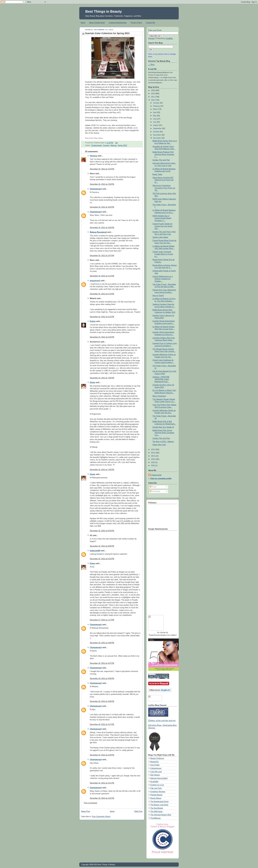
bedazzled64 (95, 551)
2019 (153, 466)
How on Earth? (158, 296)
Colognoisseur (155, 768)
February (156, 106)
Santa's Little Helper (160, 237)
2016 (153, 459)
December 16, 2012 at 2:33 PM (102, 169)
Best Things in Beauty (103, 11)
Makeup (113, 145)
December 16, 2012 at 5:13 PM (102, 294)
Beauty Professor (157, 758)
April (155, 112)
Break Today (157, 174)
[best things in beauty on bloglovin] (159, 691)
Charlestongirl (96, 145)
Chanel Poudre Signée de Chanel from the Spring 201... (162, 226)
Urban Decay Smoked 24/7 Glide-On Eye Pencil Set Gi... (163, 180)
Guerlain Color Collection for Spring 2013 (107, 33)
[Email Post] (116, 143)
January (156, 103)
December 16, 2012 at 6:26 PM (102, 337)
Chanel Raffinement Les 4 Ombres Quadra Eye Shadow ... (163, 279)
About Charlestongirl (97, 23)
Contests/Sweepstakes (118, 23)
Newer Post (85, 811)
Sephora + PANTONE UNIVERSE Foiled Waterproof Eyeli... (161, 379)
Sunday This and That (161, 160)
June (155, 119)
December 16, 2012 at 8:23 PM (102, 559)
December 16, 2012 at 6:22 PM (102, 317)
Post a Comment (90, 803)
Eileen (92, 382)
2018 (153, 462)
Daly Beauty (155, 775)
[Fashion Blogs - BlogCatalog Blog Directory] (162, 728)
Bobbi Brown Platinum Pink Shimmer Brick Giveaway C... (163, 154)
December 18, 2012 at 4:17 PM (102, 724)
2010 (153, 94)
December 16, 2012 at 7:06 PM (102, 378)
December (157, 138)
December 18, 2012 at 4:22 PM (102, 798)
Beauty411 (154, 762)
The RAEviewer (156, 812)
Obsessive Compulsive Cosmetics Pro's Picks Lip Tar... (164, 188)
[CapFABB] (162, 854)
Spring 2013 (122, 145)
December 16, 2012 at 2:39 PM (102, 184)
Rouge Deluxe (155, 798)
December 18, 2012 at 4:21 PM (102, 783)
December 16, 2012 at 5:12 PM (102, 276)
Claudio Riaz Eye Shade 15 (163, 427)
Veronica (93, 156)
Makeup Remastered (98, 232)
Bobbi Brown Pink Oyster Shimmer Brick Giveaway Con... (163, 432)
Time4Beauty (155, 818)
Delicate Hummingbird (158, 778)
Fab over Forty (156, 788)
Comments (155, 491)
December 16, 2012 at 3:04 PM (102, 207)
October (156, 132)
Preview (151, 38)
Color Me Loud (156, 772)
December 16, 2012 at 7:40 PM (102, 470)
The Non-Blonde (156, 808)
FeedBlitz (169, 38)
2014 (153, 453)
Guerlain (106, 145)
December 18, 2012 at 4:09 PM (102, 701)
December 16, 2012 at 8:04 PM (102, 531)
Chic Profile (154, 765)
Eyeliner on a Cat (157, 785)
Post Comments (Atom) (101, 816)
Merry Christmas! (159, 396)
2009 (153, 90)
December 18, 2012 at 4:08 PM (102, 678)
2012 (153, 100)
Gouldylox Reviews (157, 792)
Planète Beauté (156, 795)
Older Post (138, 811)
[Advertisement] (159, 571)
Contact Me (150, 23)
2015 (153, 456)
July (155, 122)
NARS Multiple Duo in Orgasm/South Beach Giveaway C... (162, 218)
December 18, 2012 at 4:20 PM (102, 755)
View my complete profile (160, 478)
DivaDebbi (154, 782)
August (156, 125)
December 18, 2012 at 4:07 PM (102, 663)
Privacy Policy (136, 23)
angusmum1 (95, 281)
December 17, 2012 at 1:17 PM (102, 620)
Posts (153, 487)
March (155, 109)
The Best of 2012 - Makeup (163, 442)
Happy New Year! (159, 445)
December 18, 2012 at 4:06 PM (102, 643)
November (157, 135)
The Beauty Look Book (159, 805)
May (155, 116)
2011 (153, 97)
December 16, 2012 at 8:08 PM (102, 546)
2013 (153, 449)
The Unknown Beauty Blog (160, 815)
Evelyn (93, 321)
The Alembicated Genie (159, 802)
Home (83, 23)
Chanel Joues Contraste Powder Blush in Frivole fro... (163, 254)
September (157, 128)
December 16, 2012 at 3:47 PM (102, 256)
